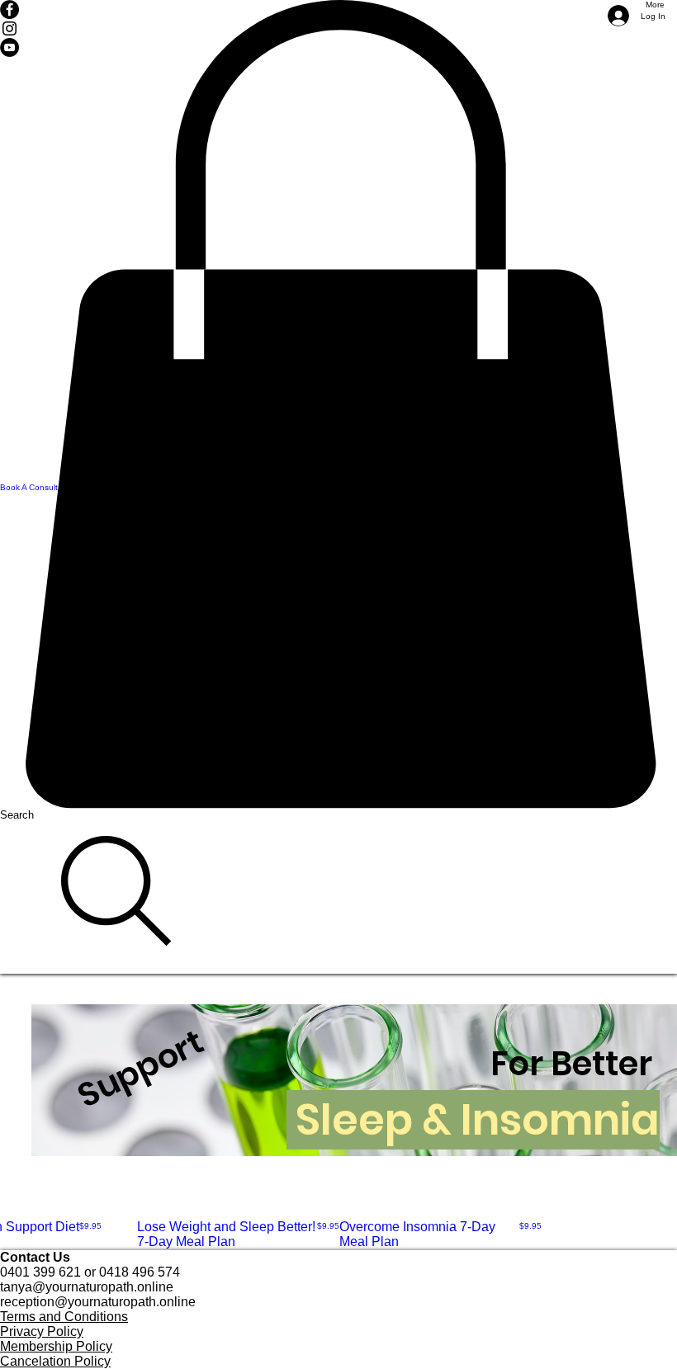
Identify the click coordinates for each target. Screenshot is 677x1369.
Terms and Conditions (64, 1317)
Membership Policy (56, 1346)
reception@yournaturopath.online (98, 1302)
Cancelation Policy (55, 1361)
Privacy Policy (41, 1331)
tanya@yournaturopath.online (86, 1287)
